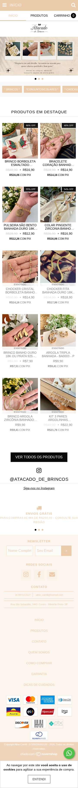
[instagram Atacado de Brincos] (26, 574)
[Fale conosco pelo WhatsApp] (69, 753)
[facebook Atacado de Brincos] (39, 574)
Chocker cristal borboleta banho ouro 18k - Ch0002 (20, 290)
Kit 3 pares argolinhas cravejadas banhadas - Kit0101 (58, 418)
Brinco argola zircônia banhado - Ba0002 (20, 418)
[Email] (52, 574)
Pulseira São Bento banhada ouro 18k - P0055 (20, 226)
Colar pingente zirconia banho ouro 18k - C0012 (58, 226)
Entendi (39, 779)
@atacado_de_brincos (39, 479)
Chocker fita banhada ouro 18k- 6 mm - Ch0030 (58, 290)
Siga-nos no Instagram (39, 488)
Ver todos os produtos (39, 457)
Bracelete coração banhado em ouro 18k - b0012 (58, 163)
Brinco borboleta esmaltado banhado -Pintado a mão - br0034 (20, 163)
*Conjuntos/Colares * (42, 89)
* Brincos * (12, 89)
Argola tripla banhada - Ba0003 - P (58, 354)
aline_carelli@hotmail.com (49, 595)
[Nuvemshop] (39, 755)
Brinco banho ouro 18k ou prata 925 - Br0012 (20, 354)
